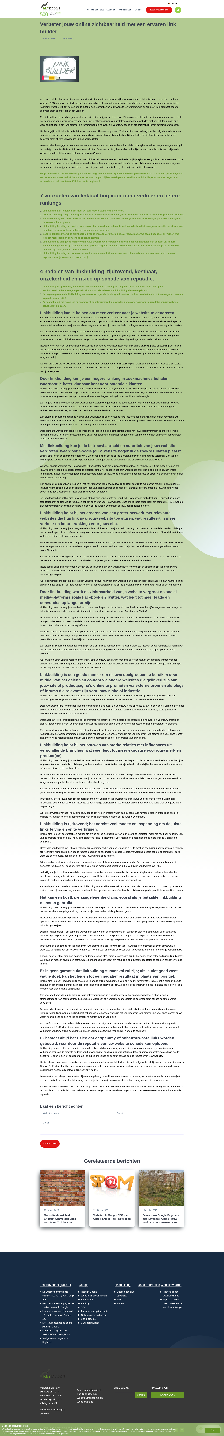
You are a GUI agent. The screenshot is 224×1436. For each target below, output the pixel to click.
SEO (117, 388)
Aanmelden (87, 1299)
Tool (119, 1299)
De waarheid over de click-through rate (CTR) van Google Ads (58, 1296)
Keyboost (143, 145)
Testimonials (92, 10)
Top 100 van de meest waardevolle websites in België (172, 1303)
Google (83, 1285)
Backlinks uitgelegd (87, 1394)
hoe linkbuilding (65, 159)
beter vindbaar (76, 384)
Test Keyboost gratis (159, 10)
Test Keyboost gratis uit (55, 1285)
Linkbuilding (123, 1285)
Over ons (110, 10)
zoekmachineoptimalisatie (99, 760)
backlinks (123, 788)
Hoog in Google (89, 1292)
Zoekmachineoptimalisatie (94, 1311)
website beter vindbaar (103, 349)
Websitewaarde (171, 1285)
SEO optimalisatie (90, 1323)
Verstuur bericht (50, 1143)
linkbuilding (148, 99)
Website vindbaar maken (94, 1295)
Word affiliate (125, 10)
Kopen (120, 1303)
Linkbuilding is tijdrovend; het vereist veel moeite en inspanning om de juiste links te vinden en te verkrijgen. (103, 286)
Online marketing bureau (94, 1315)
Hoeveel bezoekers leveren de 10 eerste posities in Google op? (58, 1315)
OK (212, 1430)
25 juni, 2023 (48, 38)
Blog (102, 10)
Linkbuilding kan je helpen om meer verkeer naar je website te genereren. (83, 210)
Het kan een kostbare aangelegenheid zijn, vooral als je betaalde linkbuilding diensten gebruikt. (95, 290)
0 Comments (67, 38)
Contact (138, 10)
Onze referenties (149, 1285)
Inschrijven (167, 1395)
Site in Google (88, 1319)
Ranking (85, 1303)
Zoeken (141, 1395)
